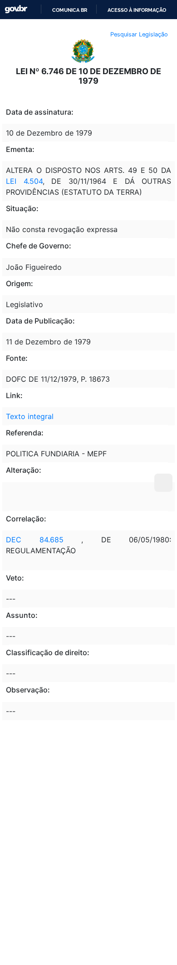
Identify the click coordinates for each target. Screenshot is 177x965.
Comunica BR (69, 10)
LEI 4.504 (24, 181)
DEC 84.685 (35, 539)
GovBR (16, 9)
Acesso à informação (137, 10)
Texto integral (30, 416)
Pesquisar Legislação (139, 34)
